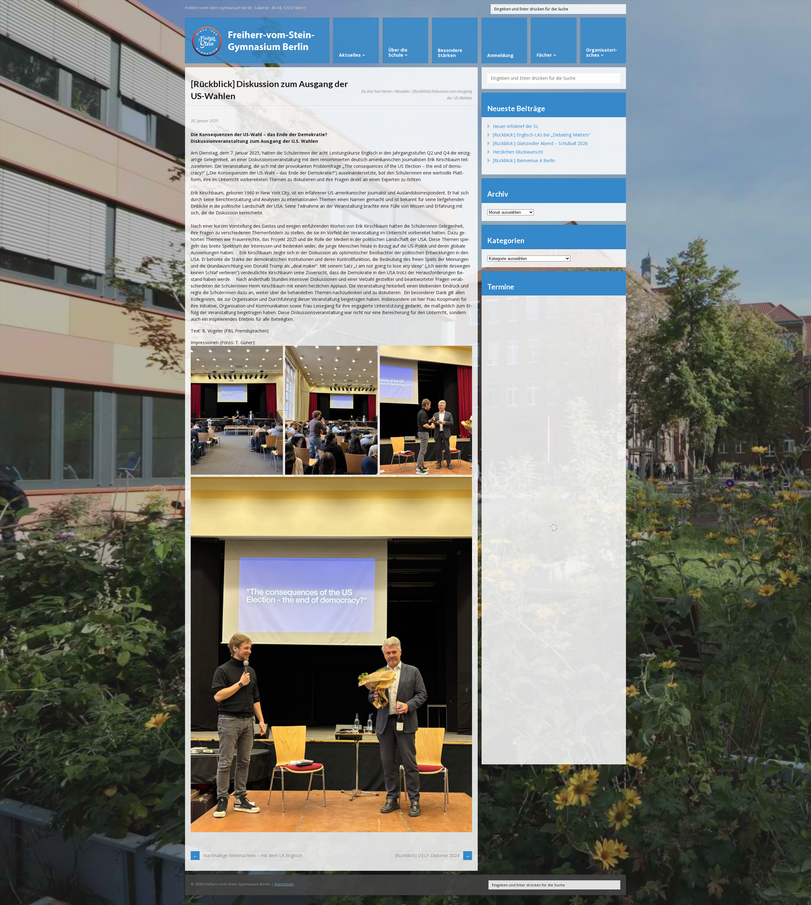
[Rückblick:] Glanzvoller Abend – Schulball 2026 (540, 143)
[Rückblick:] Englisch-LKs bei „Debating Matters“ (542, 135)
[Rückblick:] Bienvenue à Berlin (524, 160)
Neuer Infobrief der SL (516, 126)
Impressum (284, 884)
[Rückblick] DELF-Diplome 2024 (427, 855)
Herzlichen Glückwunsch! (518, 152)
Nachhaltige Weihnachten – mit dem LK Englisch (252, 855)
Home (387, 91)
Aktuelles (402, 91)
